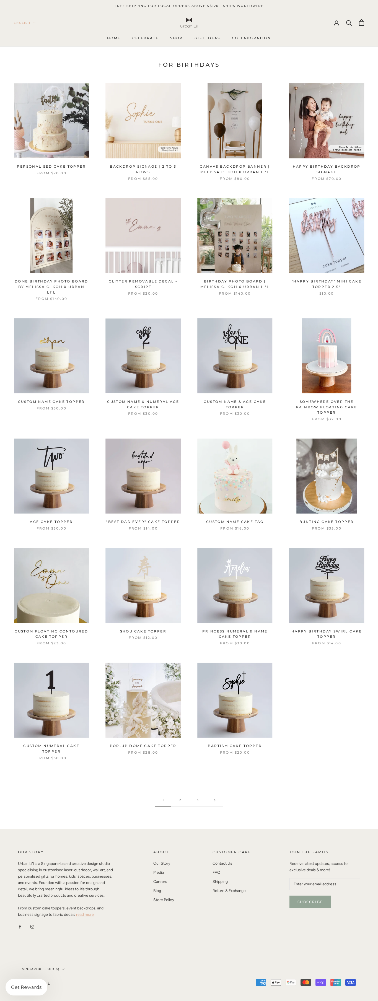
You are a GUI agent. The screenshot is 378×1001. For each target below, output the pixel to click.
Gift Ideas (207, 38)
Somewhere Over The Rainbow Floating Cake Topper (326, 407)
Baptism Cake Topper (235, 746)
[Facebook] (20, 926)
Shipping (220, 881)
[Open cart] (361, 22)
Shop (176, 38)
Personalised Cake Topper (51, 166)
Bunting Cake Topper (326, 522)
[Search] (349, 22)
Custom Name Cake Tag (235, 522)
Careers (160, 881)
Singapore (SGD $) (40, 969)
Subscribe (310, 902)
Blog (157, 890)
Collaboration (251, 38)
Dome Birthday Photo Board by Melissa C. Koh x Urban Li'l (51, 286)
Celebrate (145, 38)
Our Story (161, 863)
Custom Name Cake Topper (51, 402)
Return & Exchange (229, 890)
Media (158, 872)
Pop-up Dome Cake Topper (143, 746)
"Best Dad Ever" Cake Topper (143, 522)
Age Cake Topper (51, 522)
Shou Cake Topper (143, 631)
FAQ (216, 872)
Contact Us (222, 863)
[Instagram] (32, 926)
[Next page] (214, 800)
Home (114, 38)
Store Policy (163, 900)
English (22, 23)
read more (85, 914)
